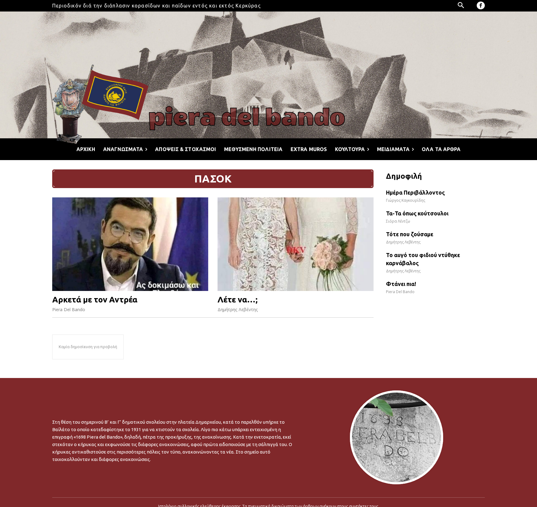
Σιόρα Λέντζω (398, 221)
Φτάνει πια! (401, 284)
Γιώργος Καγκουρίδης (405, 200)
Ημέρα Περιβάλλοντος (415, 192)
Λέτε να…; (238, 299)
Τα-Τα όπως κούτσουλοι (417, 213)
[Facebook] (481, 6)
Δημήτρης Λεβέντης (238, 309)
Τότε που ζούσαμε (409, 234)
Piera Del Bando (68, 309)
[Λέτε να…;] (296, 244)
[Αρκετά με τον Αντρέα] (130, 244)
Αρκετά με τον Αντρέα (94, 299)
